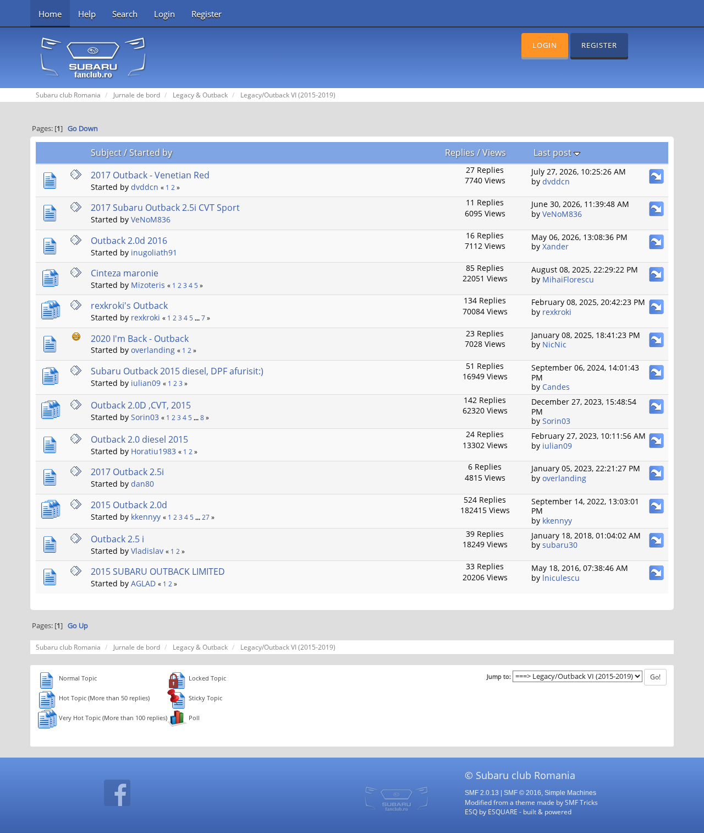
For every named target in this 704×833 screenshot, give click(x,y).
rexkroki (145, 317)
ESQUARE (503, 811)
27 (206, 517)
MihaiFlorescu (568, 279)
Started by (150, 152)
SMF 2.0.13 (482, 793)
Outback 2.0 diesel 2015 (139, 439)
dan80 (142, 483)
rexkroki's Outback (129, 306)
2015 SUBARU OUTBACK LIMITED (158, 571)
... (198, 318)
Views (494, 152)
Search (125, 13)
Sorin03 (145, 417)
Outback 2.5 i (117, 539)
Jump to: (499, 676)
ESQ (471, 811)
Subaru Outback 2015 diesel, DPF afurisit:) (177, 371)
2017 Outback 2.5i (127, 472)
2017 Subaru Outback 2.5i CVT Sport (165, 208)
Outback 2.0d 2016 (129, 241)
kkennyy (146, 516)
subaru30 (560, 545)
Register (206, 13)
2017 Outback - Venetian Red (150, 175)
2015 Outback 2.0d (129, 505)
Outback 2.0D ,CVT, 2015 (141, 405)
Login (164, 13)
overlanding (153, 350)
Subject (106, 152)
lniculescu (561, 578)
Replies (460, 152)
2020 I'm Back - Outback (140, 339)
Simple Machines (570, 793)
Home (50, 13)
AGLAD (143, 583)
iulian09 (146, 383)
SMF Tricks (581, 802)
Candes (556, 387)
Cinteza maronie (124, 273)
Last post (554, 152)
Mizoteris (148, 285)
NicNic (554, 344)
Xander (555, 246)
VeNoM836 (150, 219)
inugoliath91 (154, 252)
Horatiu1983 (153, 451)
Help (87, 13)
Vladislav (147, 551)
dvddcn (144, 187)
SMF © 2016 (522, 793)
